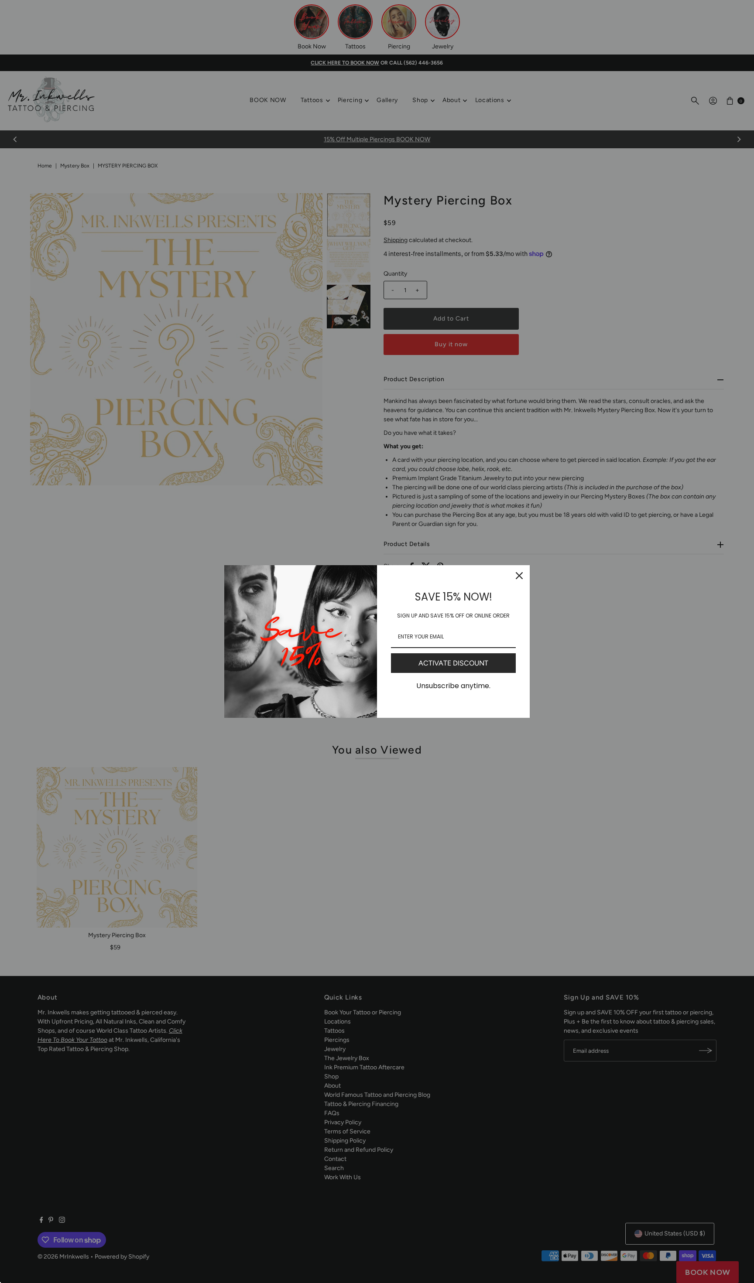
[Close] (519, 575)
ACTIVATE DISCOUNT (453, 663)
